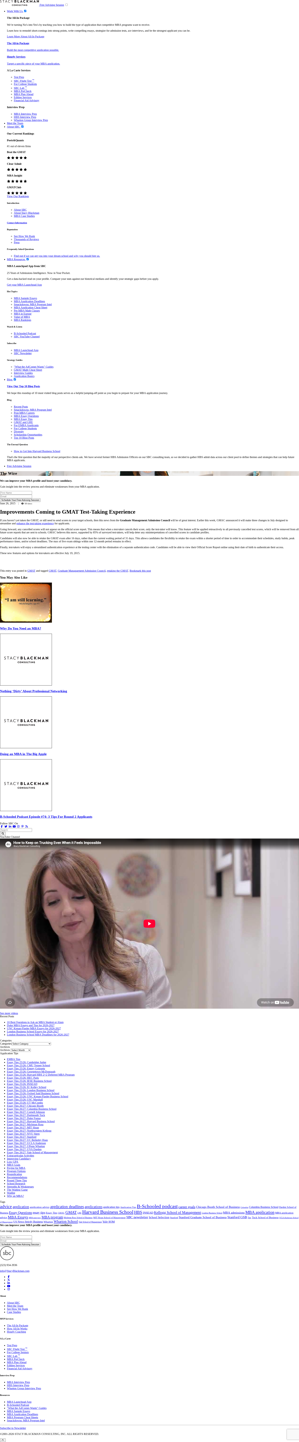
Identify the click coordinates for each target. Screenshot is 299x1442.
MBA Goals (13, 1164)
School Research (16, 1183)
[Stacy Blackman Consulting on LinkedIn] (8, 1283)
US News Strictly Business (28, 1221)
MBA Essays (18, 1217)
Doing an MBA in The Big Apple (23, 754)
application (21, 1207)
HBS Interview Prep (25, 117)
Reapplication (14, 1174)
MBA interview (35, 1218)
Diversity (19, 431)
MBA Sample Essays (25, 298)
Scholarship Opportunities (28, 434)
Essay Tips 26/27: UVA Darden (24, 1149)
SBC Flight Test (24, 80)
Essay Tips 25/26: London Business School (30, 1090)
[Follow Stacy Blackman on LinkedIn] (10, 826)
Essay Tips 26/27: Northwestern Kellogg (29, 1130)
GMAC (61, 1213)
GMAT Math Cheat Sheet (28, 369)
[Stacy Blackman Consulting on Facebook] (1, 826)
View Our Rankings (18, 196)
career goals (186, 1207)
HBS (138, 1212)
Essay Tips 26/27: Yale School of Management (32, 1152)
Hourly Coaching (16, 1331)
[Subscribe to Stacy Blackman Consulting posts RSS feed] (26, 826)
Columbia (244, 1207)
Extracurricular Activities (20, 1155)
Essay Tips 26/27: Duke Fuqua (24, 1118)
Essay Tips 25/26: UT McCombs (25, 1102)
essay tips (39, 1212)
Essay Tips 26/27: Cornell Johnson (26, 1112)
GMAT (31, 570)
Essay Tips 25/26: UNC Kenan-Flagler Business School (37, 1096)
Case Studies (14, 1312)
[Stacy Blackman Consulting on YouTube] (8, 1286)
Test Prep (19, 77)
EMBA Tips (13, 1059)
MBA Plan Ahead (23, 94)
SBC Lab (20, 88)
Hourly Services (16, 56)
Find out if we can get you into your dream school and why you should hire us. (57, 255)
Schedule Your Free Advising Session (20, 500)
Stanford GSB (237, 1217)
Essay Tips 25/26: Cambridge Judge (26, 1062)
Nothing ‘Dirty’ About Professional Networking (33, 691)
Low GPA (12, 1161)
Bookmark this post (140, 570)
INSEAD (148, 1212)
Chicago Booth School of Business (218, 1207)
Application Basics (24, 376)
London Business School (212, 1213)
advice (6, 1206)
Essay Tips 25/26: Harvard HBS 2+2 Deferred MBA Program (41, 1074)
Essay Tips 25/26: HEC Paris (23, 1077)
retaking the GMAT (117, 570)
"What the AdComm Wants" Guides (33, 366)
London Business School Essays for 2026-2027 (33, 1031)
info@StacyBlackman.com (14, 1270)
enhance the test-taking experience (35, 523)
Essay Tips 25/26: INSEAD (22, 1084)
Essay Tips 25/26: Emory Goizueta (26, 1068)
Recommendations (17, 1177)
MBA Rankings (22, 319)
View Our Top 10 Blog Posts (23, 386)
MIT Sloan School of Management (109, 1217)
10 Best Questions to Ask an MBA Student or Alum (35, 1022)
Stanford (174, 1217)
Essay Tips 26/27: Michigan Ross (25, 1124)
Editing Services (23, 97)
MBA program (52, 1217)
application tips (111, 1207)
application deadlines (67, 1207)
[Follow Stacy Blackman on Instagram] (18, 826)
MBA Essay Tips (23, 419)
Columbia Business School (263, 1207)
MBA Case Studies (24, 216)
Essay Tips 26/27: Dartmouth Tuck (26, 1115)
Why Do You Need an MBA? (20, 628)
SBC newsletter (137, 1217)
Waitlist (11, 1192)
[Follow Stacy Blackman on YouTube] (14, 826)
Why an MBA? (15, 1195)
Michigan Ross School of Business (78, 1217)
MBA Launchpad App (26, 350)
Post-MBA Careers (24, 412)
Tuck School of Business (265, 1217)
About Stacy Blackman (26, 212)
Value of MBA (22, 316)
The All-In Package (17, 1325)
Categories (6, 1043)
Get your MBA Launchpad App (24, 284)
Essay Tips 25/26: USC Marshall (25, 1099)
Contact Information (17, 222)
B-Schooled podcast (157, 1206)
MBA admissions (234, 1212)
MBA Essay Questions (26, 416)
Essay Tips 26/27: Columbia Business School (31, 1108)
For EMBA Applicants (26, 425)
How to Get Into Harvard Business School (37, 451)
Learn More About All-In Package (25, 36)
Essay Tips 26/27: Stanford (21, 1136)
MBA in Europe (22, 313)
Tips (249, 1217)
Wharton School (66, 1221)
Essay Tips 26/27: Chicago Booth (25, 1105)
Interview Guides (23, 373)
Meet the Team (15, 1305)
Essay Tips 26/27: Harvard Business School (31, 1121)
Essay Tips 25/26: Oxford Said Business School (33, 1093)
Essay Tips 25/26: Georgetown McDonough (31, 1071)
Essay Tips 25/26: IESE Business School (29, 1080)
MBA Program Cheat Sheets (22, 1417)
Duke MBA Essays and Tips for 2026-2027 (31, 1025)
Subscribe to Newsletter (13, 1428)
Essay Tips (51, 1212)
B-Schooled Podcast (25, 333)
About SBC (20, 209)
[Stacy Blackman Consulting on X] (8, 1279)
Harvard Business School (107, 1212)
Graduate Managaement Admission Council (82, 570)
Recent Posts (21, 406)
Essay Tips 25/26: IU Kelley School (26, 1087)
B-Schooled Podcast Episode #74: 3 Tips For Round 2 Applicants (46, 816)
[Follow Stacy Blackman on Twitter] (6, 826)
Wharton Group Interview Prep (31, 120)
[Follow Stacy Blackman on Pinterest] (22, 826)
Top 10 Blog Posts (24, 437)
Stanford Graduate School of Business (203, 1217)
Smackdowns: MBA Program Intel (33, 304)
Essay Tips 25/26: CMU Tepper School (28, 1065)
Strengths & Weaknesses (20, 1186)
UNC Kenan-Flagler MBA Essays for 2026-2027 (34, 1028)
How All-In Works (17, 1328)
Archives (5, 1050)
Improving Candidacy (19, 1158)
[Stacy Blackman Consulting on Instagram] (8, 1289)
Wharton (48, 1221)
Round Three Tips (17, 1180)
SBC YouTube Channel (27, 336)
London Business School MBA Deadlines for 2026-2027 (38, 1034)
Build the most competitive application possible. (33, 50)
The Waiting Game (17, 1189)
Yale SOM (108, 1221)
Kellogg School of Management (177, 1212)
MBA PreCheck (22, 91)
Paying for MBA (16, 1168)
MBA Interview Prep (25, 113)
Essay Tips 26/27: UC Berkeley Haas (27, 1140)
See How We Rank (24, 236)
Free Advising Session (52, 4)
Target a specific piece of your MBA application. (33, 63)
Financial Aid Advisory (26, 100)
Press (17, 242)
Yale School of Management (90, 1222)
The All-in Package (18, 43)
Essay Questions (20, 1212)
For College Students (25, 84)
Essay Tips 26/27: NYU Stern (23, 1133)
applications (93, 1207)
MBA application (259, 1212)
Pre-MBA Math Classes (27, 310)
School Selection (159, 1217)
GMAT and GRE (23, 422)
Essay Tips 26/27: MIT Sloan (23, 1127)
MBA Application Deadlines (29, 301)
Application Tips (128, 1207)
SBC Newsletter (23, 353)
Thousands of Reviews (26, 239)
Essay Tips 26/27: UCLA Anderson (26, 1143)
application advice (39, 1207)
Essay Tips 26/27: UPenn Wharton (26, 1146)
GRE (79, 1213)
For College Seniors (18, 1352)
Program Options (16, 1171)
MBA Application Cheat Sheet (30, 307)
